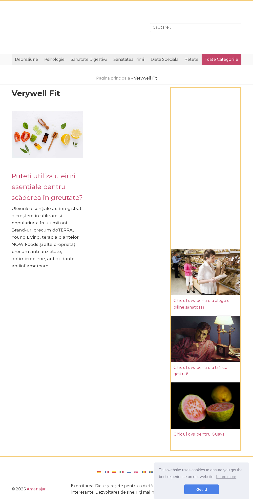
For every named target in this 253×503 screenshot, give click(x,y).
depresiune (26, 59)
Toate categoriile (221, 59)
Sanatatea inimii (129, 59)
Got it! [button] (201, 489)
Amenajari (36, 489)
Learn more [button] (226, 477)
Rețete (191, 59)
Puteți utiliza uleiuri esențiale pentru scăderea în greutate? (47, 187)
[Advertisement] (77, 27)
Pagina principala (113, 78)
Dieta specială (164, 59)
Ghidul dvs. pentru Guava (199, 434)
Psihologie (54, 59)
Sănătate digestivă (89, 59)
